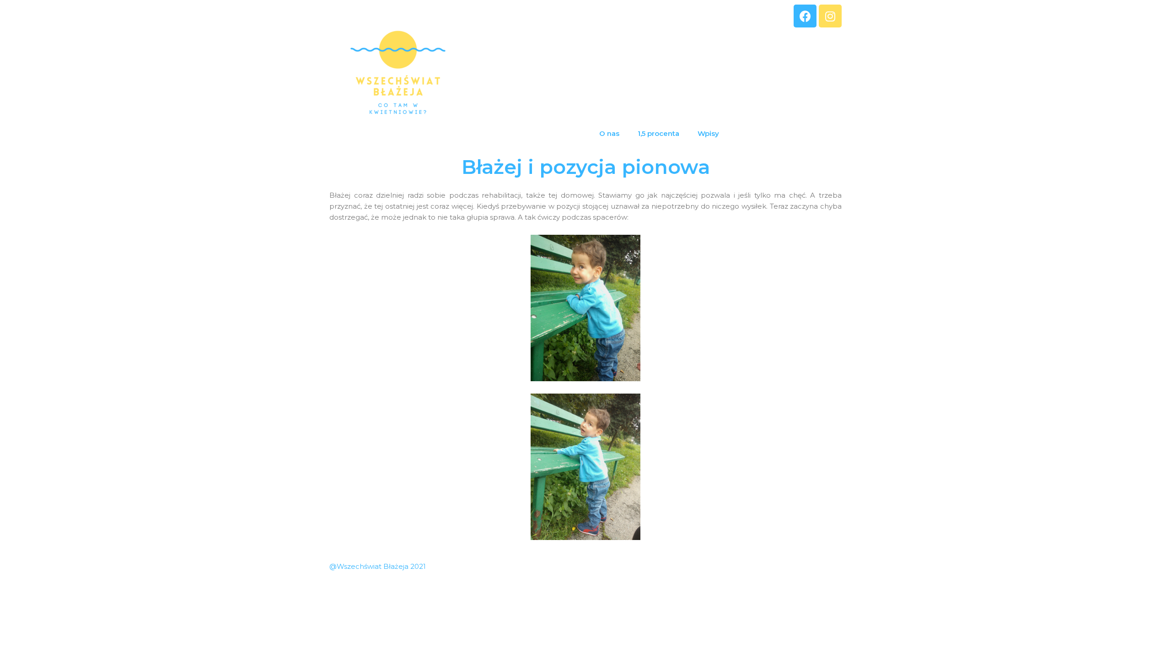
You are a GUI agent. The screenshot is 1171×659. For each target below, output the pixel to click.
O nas (609, 133)
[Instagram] (830, 16)
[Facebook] (805, 16)
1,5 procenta (658, 133)
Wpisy (708, 133)
